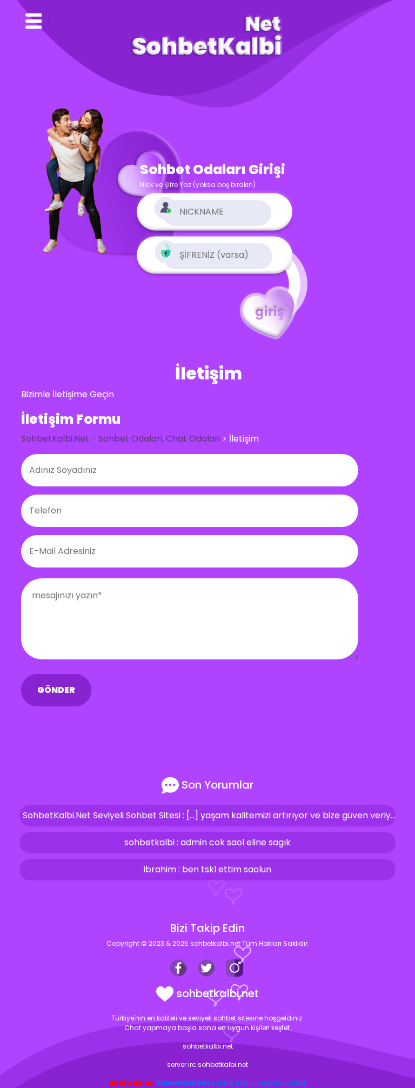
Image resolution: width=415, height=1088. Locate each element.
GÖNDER (56, 690)
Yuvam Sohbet (183, 1082)
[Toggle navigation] (33, 20)
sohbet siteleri (233, 1082)
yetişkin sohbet (282, 1082)
